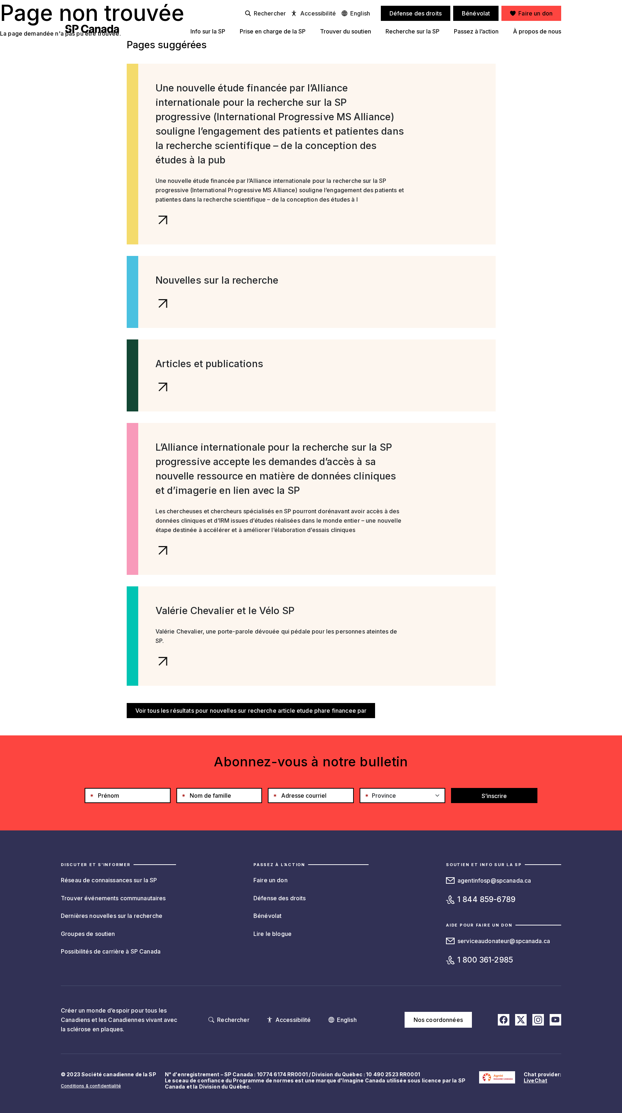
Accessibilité (318, 13)
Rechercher (270, 13)
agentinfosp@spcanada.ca (494, 880)
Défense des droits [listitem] (415, 13)
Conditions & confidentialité (91, 1086)
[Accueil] (92, 28)
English (360, 13)
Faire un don (270, 880)
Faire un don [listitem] (535, 13)
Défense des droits (279, 898)
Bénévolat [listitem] (476, 13)
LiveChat (535, 1080)
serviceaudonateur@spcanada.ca (504, 941)
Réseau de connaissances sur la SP (109, 880)
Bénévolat (267, 915)
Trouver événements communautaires (113, 898)
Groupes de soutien (88, 933)
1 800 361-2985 (485, 959)
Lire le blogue (272, 933)
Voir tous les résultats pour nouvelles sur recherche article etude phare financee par (251, 710)
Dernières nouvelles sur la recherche (111, 915)
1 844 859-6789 (486, 899)
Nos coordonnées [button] (438, 1019)
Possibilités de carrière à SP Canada (111, 951)
